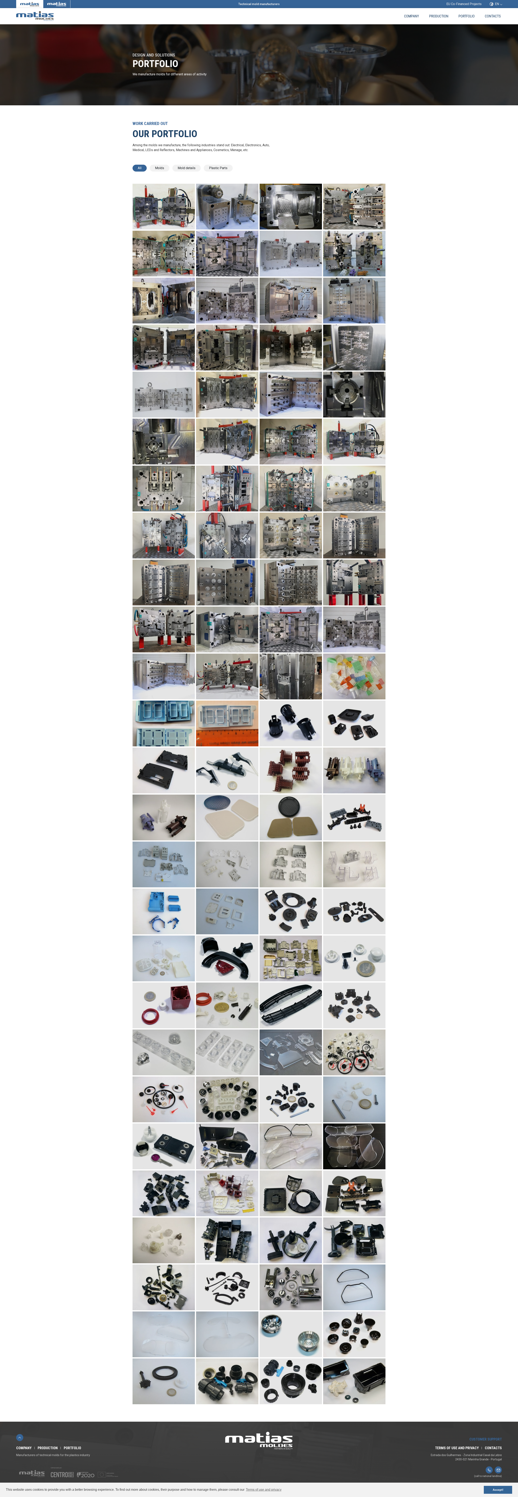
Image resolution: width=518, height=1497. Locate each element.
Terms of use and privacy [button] (263, 1489)
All (139, 168)
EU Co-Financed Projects (464, 4)
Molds (159, 168)
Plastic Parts (218, 168)
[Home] (54, 16)
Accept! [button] (498, 1489)
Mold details (186, 168)
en (497, 4)
